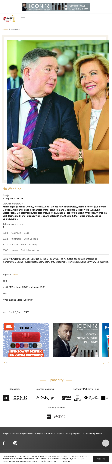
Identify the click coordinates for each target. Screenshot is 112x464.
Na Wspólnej (15, 29)
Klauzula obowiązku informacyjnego (61, 433)
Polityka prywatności (11, 433)
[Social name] (4, 443)
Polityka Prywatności (61, 461)
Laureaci (5, 29)
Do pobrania (25, 433)
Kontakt (34, 433)
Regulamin (41, 433)
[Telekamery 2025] (10, 19)
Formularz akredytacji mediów (89, 433)
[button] (4, 362)
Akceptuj (101, 459)
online (15, 274)
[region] (56, 458)
